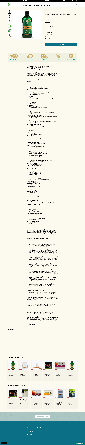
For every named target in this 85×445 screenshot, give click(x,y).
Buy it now (61, 44)
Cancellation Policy (30, 431)
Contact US (29, 436)
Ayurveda (41, 3)
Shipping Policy (30, 434)
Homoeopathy (33, 3)
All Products (47, 5)
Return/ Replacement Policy (31, 430)
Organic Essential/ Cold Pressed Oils (32, 5)
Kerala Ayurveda (51, 12)
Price (46, 24)
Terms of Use (29, 437)
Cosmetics (48, 3)
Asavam (47, 21)
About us (28, 427)
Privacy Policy (29, 433)
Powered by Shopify (47, 442)
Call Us (5, 443)
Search (28, 426)
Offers (65, 3)
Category (47, 19)
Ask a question (31, 324)
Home (46, 12)
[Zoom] (27, 24)
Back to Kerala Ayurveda (43, 416)
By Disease (25, 3)
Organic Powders (57, 3)
